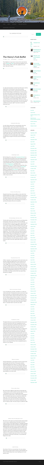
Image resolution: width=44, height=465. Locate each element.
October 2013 (33, 273)
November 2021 (34, 150)
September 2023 (34, 139)
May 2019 (32, 164)
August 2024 (33, 135)
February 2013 (33, 291)
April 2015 (33, 235)
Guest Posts (33, 112)
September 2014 (34, 248)
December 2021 (34, 148)
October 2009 (33, 380)
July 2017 (32, 184)
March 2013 (33, 288)
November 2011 (34, 324)
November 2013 (34, 271)
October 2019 (33, 157)
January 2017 (33, 195)
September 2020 (34, 155)
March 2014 (33, 262)
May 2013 (32, 284)
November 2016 (34, 197)
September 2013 (34, 275)
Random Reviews (34, 121)
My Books (14, 24)
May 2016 (32, 208)
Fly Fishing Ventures (10, 163)
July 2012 (32, 306)
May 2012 (32, 311)
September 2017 (34, 179)
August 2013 (33, 277)
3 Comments (20, 59)
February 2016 (33, 213)
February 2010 (33, 371)
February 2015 (33, 239)
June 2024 (32, 137)
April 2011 (33, 340)
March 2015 (33, 237)
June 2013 (32, 282)
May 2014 (32, 257)
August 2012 (33, 304)
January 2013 (33, 293)
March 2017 (33, 193)
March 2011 (33, 342)
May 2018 (32, 170)
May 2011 (32, 337)
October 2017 (33, 177)
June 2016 (32, 206)
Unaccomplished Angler (11, 461)
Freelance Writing (23, 24)
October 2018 (33, 168)
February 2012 (33, 317)
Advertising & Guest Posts (8, 27)
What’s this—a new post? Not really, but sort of (36, 57)
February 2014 (33, 264)
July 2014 (32, 253)
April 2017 (33, 190)
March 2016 (33, 210)
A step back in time (36, 42)
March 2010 (33, 369)
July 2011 (32, 333)
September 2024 (34, 132)
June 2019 (32, 161)
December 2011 (34, 322)
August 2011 (33, 331)
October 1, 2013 (6, 59)
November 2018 (34, 166)
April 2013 (33, 286)
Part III (8, 63)
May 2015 (32, 233)
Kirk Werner (13, 59)
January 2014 (33, 266)
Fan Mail (32, 110)
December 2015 (34, 217)
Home (4, 24)
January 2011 (33, 346)
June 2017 (32, 186)
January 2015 (33, 242)
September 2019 (34, 159)
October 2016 (33, 199)
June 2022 (32, 146)
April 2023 (33, 141)
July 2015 (32, 228)
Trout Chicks (23, 166)
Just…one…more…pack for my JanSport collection (36, 65)
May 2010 (32, 364)
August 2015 (33, 226)
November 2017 (34, 175)
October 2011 (33, 326)
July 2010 (32, 360)
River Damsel (15, 169)
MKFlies (11, 165)
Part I (12, 63)
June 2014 (32, 255)
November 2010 (34, 351)
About (9, 24)
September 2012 (34, 302)
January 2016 (33, 215)
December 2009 (34, 375)
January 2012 (33, 320)
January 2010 (33, 373)
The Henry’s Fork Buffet (14, 57)
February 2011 (33, 344)
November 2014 (34, 244)
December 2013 (34, 268)
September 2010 (34, 355)
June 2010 (32, 362)
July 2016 (32, 204)
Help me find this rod (36, 101)
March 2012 (33, 315)
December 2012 (34, 295)
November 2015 (34, 219)
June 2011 (32, 335)
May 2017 (32, 188)
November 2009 (34, 378)
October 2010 (33, 353)
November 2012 (34, 297)
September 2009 (34, 382)
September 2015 (34, 224)
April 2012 (33, 313)
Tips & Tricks (33, 123)
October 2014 (33, 246)
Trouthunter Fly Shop (20, 157)
